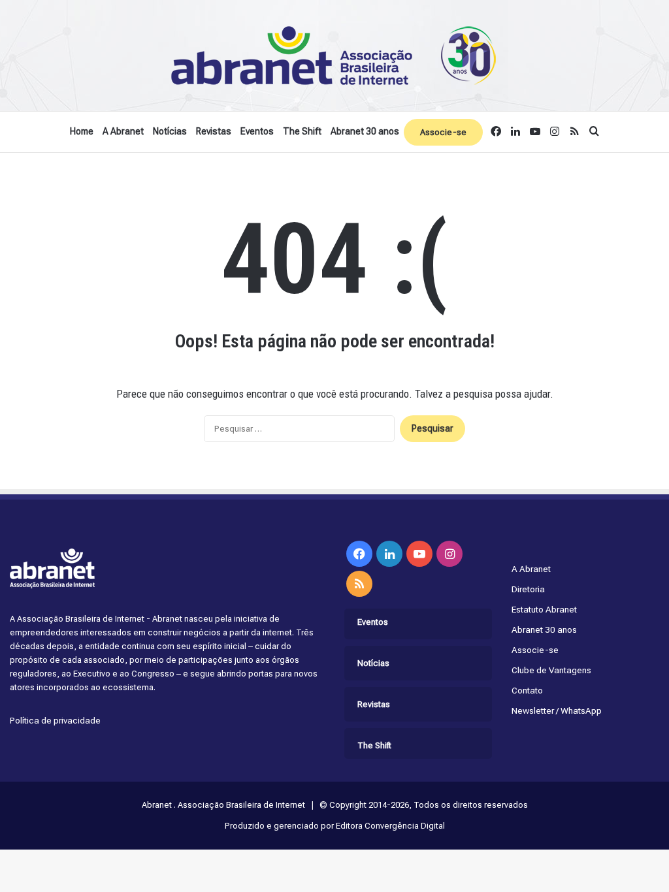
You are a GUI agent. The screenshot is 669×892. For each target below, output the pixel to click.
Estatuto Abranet (544, 609)
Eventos (257, 131)
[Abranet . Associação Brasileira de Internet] (334, 55)
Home (81, 131)
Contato (527, 690)
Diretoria (528, 589)
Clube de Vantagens (551, 670)
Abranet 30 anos (365, 131)
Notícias (170, 131)
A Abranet (123, 131)
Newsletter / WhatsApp (557, 710)
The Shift (302, 131)
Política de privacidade (55, 720)
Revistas (213, 131)
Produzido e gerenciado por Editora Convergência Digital (335, 826)
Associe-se (443, 132)
